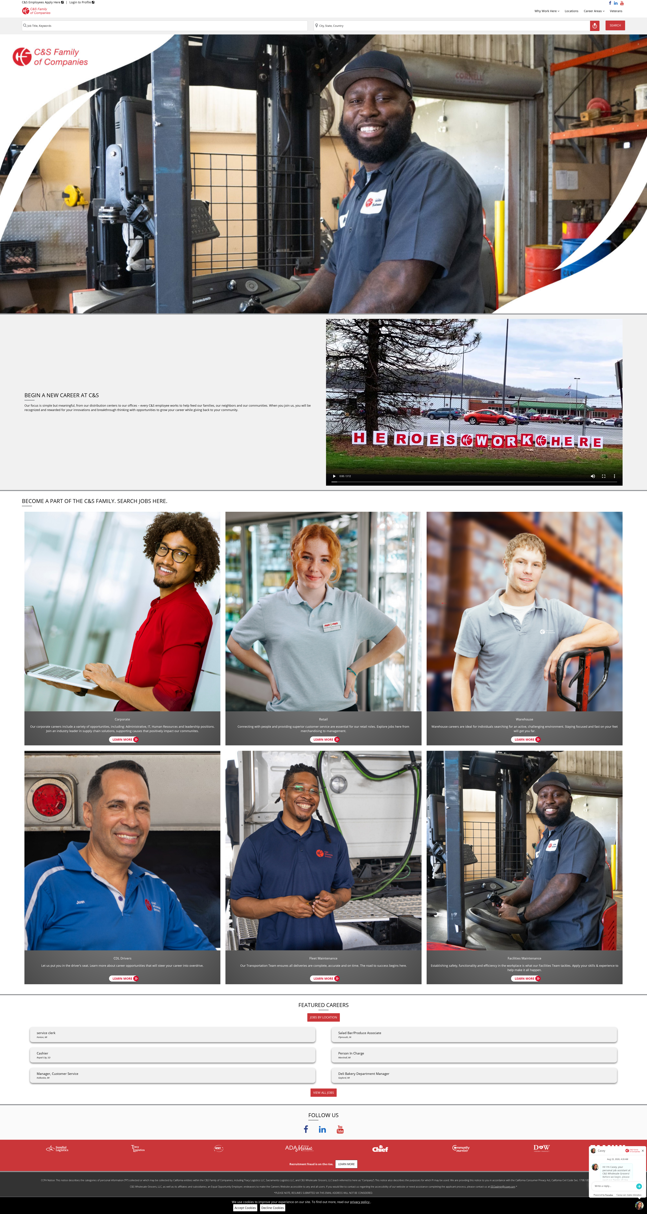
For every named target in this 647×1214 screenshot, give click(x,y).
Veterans (616, 11)
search (615, 25)
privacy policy (360, 1202)
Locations (571, 11)
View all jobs (323, 1093)
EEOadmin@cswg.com (503, 1186)
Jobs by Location (323, 1017)
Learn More (124, 740)
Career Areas (593, 11)
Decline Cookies (272, 1208)
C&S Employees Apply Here (41, 2)
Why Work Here (546, 11)
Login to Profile (80, 2)
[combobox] (165, 26)
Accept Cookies (245, 1208)
